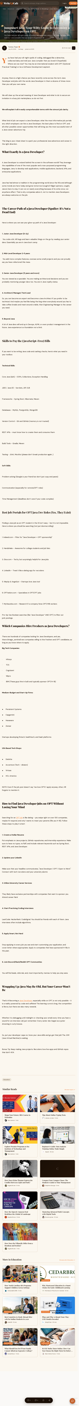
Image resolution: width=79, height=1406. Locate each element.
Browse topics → (70, 1089)
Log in (64, 3)
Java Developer (26, 1000)
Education (11, 9)
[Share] (49, 1400)
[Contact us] (72, 1401)
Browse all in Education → (67, 1260)
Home (4, 9)
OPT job (19, 817)
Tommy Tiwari (13, 47)
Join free (73, 3)
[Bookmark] (43, 1400)
